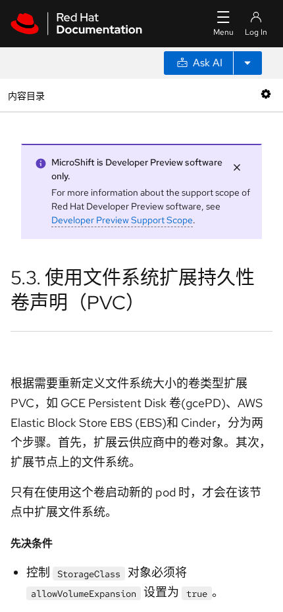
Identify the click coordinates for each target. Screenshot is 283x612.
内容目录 (26, 95)
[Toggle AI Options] (247, 63)
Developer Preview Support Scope (122, 220)
